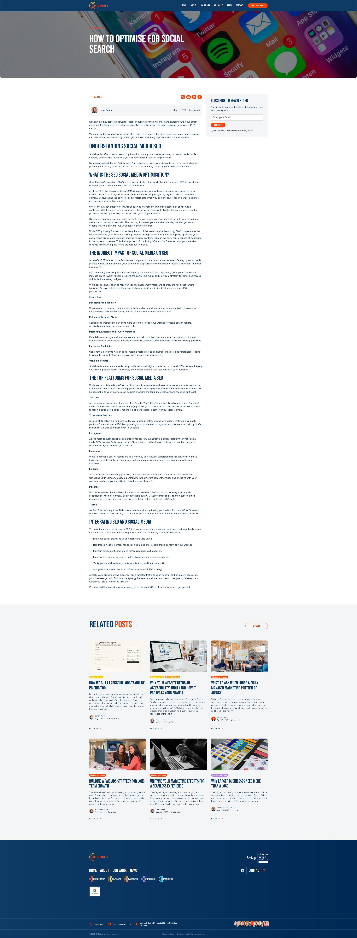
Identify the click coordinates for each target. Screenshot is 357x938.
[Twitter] (194, 97)
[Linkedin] (188, 97)
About (193, 5)
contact (255, 870)
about (104, 870)
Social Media (138, 146)
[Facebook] (199, 97)
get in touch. (184, 587)
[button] (205, 5)
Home (184, 5)
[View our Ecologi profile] (257, 858)
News (229, 5)
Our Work (218, 5)
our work (120, 870)
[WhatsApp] (183, 97)
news (134, 870)
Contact (239, 5)
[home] (98, 5)
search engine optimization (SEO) (178, 125)
